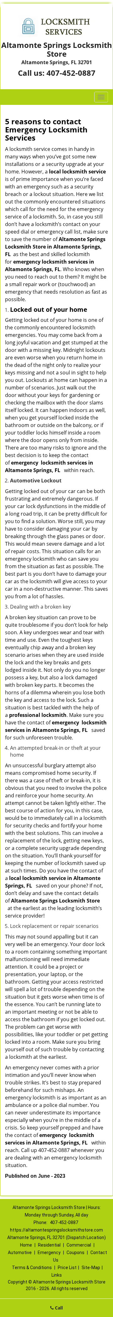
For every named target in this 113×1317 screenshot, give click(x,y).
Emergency (49, 1252)
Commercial (79, 1245)
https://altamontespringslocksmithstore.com (56, 1229)
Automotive (20, 1252)
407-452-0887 (70, 73)
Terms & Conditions (32, 1267)
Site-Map (91, 1267)
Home (26, 1245)
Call (58, 1308)
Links (56, 1275)
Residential (49, 1245)
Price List (67, 1267)
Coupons (75, 1252)
